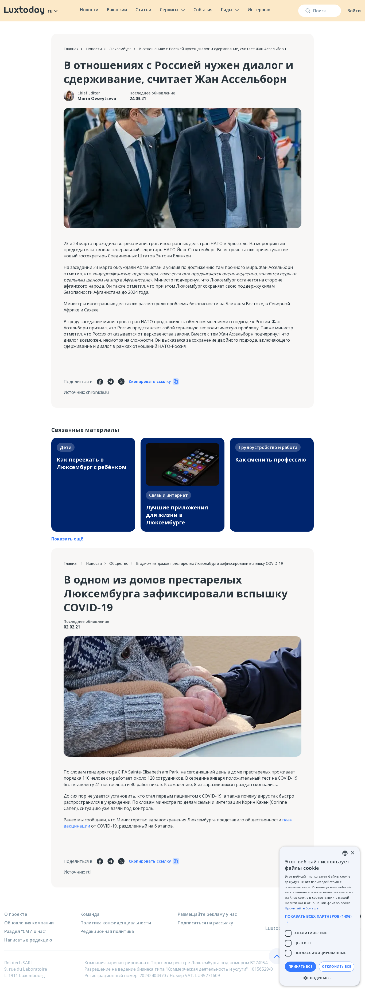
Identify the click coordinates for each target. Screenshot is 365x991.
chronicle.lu (97, 392)
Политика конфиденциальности (115, 923)
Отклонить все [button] (336, 966)
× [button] (352, 853)
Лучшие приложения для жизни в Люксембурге (177, 515)
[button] (319, 919)
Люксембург (120, 48)
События (202, 10)
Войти (354, 11)
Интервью (258, 10)
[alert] (319, 916)
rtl (88, 872)
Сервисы (169, 10)
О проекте (15, 914)
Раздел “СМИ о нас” (25, 931)
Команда (89, 914)
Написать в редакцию (28, 940)
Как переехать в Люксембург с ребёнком (92, 463)
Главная (71, 48)
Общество (119, 563)
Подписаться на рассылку (205, 923)
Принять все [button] (300, 966)
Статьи (143, 10)
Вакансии (117, 10)
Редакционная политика (107, 931)
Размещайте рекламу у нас (207, 914)
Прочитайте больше (302, 908)
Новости (89, 10)
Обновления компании (29, 923)
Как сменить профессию (270, 459)
